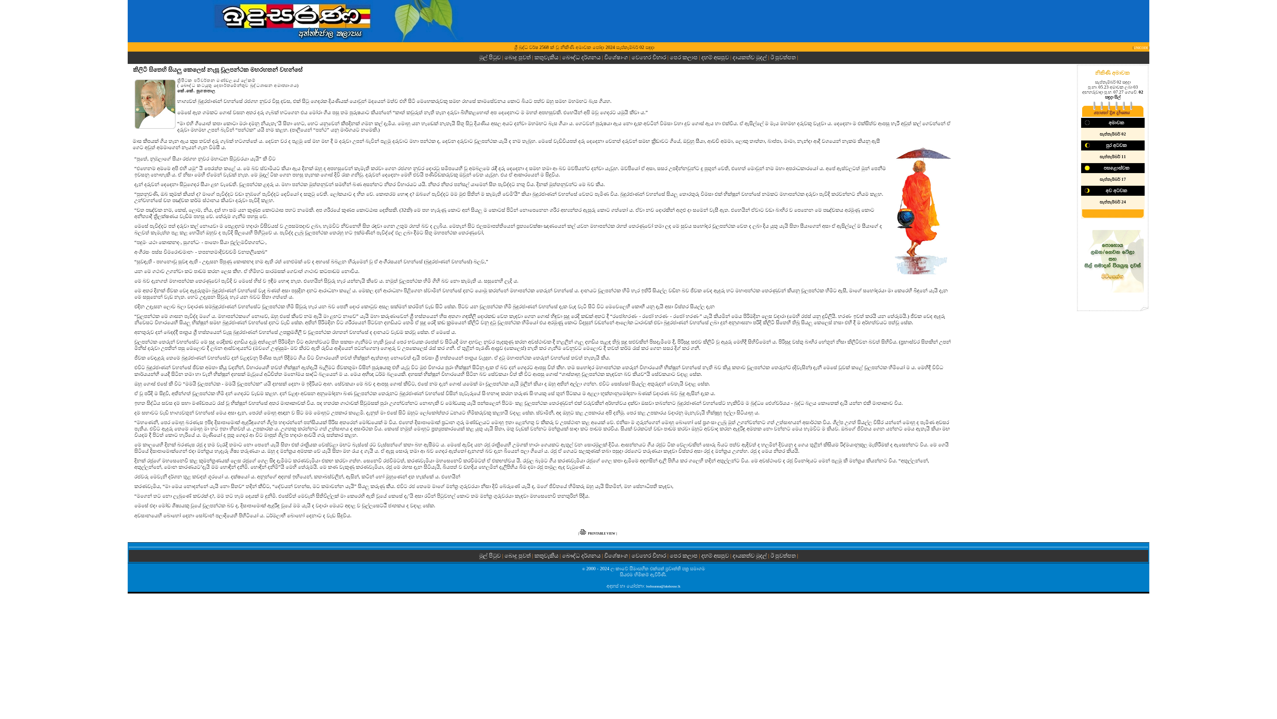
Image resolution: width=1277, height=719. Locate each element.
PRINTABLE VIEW (601, 533)
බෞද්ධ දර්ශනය (581, 57)
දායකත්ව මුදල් (750, 57)
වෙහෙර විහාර (649, 57)
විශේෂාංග (616, 57)
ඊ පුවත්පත (783, 57)
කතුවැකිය (546, 57)
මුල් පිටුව (490, 57)
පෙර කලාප (684, 57)
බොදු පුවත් (517, 57)
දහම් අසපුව (715, 57)
